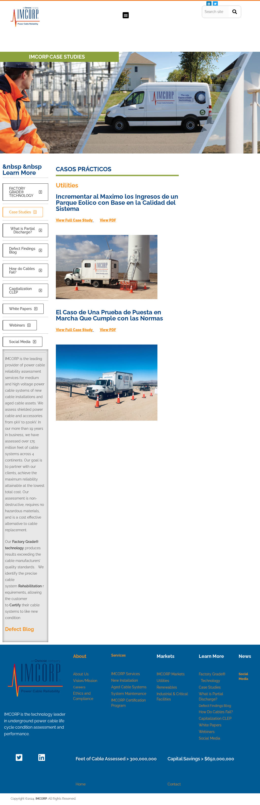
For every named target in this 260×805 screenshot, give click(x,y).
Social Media (209, 738)
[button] (126, 15)
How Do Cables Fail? (216, 712)
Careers (79, 687)
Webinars (207, 732)
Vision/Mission (85, 681)
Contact (174, 784)
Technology (210, 681)
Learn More (211, 656)
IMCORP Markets (171, 674)
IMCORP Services (125, 674)
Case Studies (210, 687)
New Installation (124, 680)
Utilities (163, 681)
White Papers (210, 725)
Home (81, 784)
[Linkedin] (209, 3)
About (79, 656)
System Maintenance (128, 694)
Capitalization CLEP (215, 718)
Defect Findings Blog (215, 706)
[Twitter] (215, 3)
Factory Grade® (212, 674)
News (245, 656)
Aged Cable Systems (129, 687)
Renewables (167, 687)
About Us (81, 674)
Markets (165, 656)
